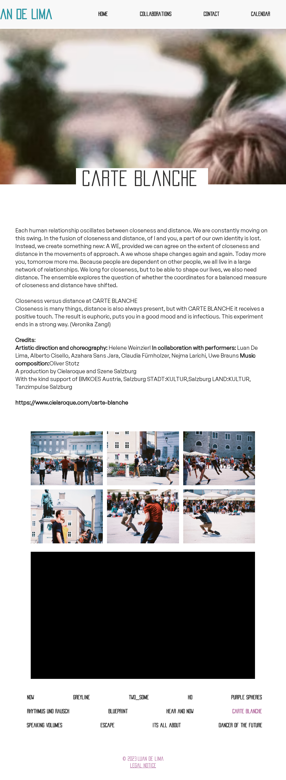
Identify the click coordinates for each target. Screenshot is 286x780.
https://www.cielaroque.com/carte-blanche (71, 402)
